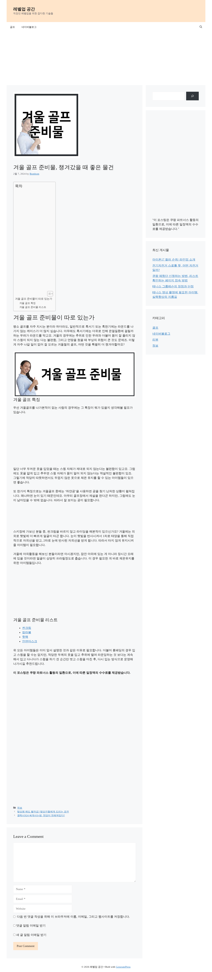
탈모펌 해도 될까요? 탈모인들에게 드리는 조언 (43, 811)
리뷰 (155, 339)
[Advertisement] (106, 57)
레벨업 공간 (24, 9)
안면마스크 (29, 641)
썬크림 (26, 628)
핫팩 (25, 636)
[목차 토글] (48, 294)
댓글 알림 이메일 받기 (31, 925)
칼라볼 (26, 632)
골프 (12, 27)
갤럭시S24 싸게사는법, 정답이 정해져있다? (41, 815)
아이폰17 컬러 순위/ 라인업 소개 (173, 259)
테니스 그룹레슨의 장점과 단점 (173, 286)
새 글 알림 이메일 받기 (31, 935)
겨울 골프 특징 (27, 303)
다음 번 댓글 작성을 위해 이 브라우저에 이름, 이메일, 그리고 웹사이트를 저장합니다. (73, 916)
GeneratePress (123, 967)
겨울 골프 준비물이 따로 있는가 (33, 298)
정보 (19, 807)
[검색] (192, 96)
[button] (200, 27)
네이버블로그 (29, 27)
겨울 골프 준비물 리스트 (32, 307)
